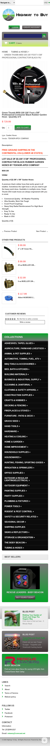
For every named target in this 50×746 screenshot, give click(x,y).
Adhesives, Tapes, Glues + (19, 343)
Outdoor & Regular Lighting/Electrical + (17, 479)
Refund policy (10, 697)
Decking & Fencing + (16, 405)
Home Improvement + (16, 447)
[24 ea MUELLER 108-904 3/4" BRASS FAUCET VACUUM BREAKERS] (9, 267)
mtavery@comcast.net (16, 733)
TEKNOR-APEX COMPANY (18, 138)
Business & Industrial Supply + (22, 379)
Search (7, 686)
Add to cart (23, 127)
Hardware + (11, 431)
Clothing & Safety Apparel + (21, 390)
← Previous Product (9, 231)
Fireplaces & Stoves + (17, 411)
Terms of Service (11, 693)
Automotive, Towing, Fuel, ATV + (22, 359)
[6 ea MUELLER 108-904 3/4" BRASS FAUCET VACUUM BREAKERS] (9, 283)
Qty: (3, 128)
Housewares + (12, 457)
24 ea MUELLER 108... (26, 265)
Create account (32, 27)
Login (15, 27)
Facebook (8, 713)
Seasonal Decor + (15, 522)
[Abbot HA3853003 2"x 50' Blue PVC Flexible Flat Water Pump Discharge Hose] (9, 298)
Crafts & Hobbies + (15, 400)
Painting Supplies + (15, 491)
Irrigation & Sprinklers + (19, 468)
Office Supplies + (14, 473)
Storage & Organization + (19, 537)
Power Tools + (13, 506)
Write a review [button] (25, 322)
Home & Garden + (14, 442)
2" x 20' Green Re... (25, 249)
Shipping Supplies (14, 527)
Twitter (7, 709)
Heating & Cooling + (15, 436)
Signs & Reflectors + (16, 532)
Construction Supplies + (19, 395)
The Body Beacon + (15, 542)
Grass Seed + (12, 421)
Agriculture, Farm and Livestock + (25, 348)
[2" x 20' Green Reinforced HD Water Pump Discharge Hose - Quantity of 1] (9, 251)
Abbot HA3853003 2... (26, 297)
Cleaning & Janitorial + (18, 385)
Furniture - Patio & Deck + (19, 416)
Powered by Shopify (37, 740)
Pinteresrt (8, 717)
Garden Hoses (11, 135)
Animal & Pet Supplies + (18, 354)
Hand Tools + (12, 426)
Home (5, 52)
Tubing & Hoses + (20, 52)
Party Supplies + (14, 496)
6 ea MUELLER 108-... (26, 281)
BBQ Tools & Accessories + (20, 364)
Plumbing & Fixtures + (17, 501)
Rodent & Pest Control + (19, 511)
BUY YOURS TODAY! (25, 597)
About (7, 689)
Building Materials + (16, 374)
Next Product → (42, 231)
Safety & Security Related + (21, 517)
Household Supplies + (17, 452)
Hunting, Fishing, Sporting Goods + (24, 462)
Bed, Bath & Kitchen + (16, 369)
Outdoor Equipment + (16, 485)
